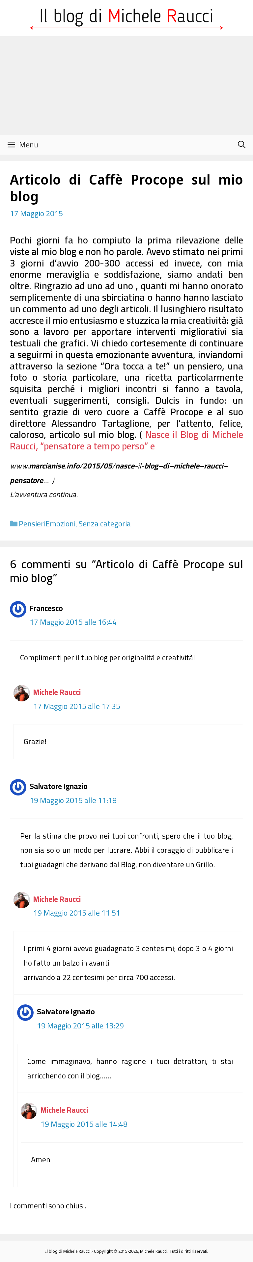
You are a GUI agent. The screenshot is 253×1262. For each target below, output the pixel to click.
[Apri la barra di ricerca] (241, 145)
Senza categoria (105, 524)
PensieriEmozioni (47, 524)
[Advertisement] (126, 85)
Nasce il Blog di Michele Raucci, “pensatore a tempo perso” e (126, 440)
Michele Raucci (57, 692)
